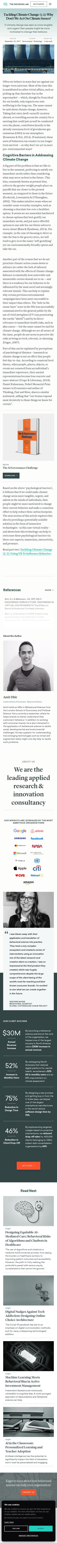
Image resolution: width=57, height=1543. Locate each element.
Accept (41, 1528)
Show (48, 590)
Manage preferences (28, 1536)
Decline (16, 1528)
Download (10, 476)
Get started (38, 4)
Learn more (9, 1522)
